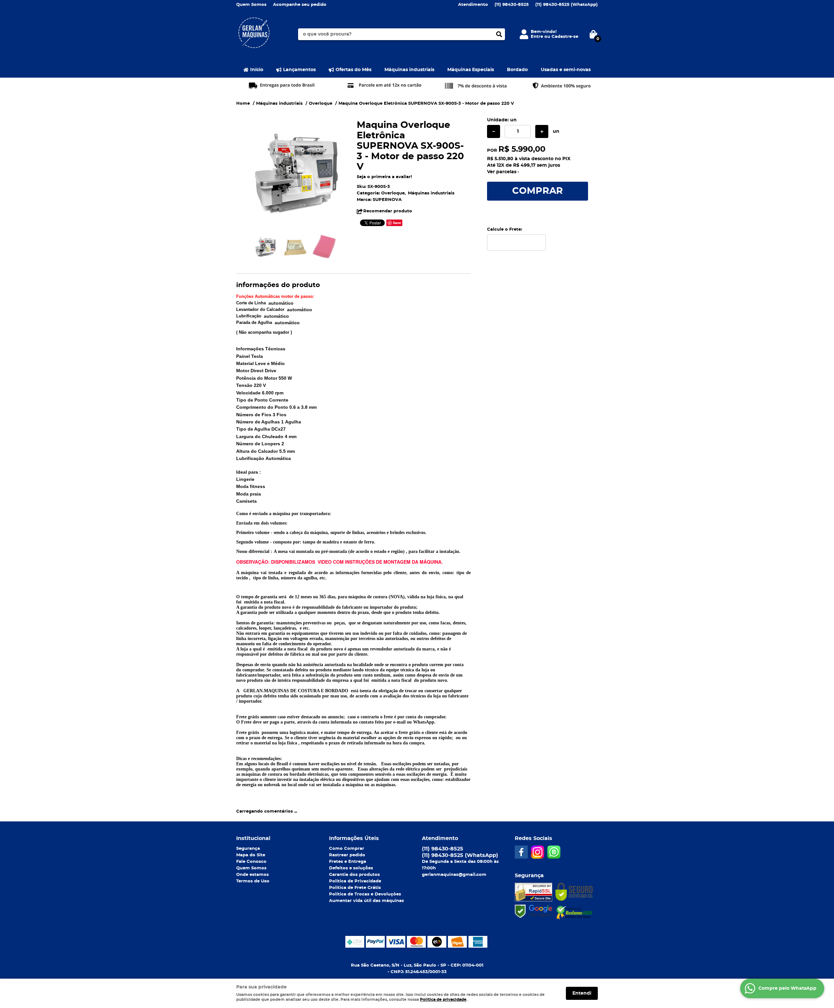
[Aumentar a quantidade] (541, 131)
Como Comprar (346, 849)
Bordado (517, 70)
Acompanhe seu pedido (299, 5)
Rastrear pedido (347, 855)
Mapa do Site (250, 855)
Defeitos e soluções (351, 868)
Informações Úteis (354, 838)
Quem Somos (251, 5)
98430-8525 (512, 5)
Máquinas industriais (409, 70)
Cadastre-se (565, 37)
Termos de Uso (252, 881)
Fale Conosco (251, 862)
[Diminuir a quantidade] (493, 131)
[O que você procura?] (499, 34)
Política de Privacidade (355, 881)
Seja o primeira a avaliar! (384, 177)
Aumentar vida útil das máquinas (366, 901)
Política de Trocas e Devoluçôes (365, 894)
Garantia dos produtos (354, 875)
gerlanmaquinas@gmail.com (454, 875)
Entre (537, 37)
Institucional (253, 838)
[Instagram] (537, 852)
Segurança (248, 849)
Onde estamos (252, 875)
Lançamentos (299, 70)
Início (256, 70)
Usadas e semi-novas (566, 70)
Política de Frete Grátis (355, 888)
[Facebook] (521, 852)
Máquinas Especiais (470, 70)
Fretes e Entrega (347, 862)
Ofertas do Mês (353, 70)
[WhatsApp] (553, 852)
